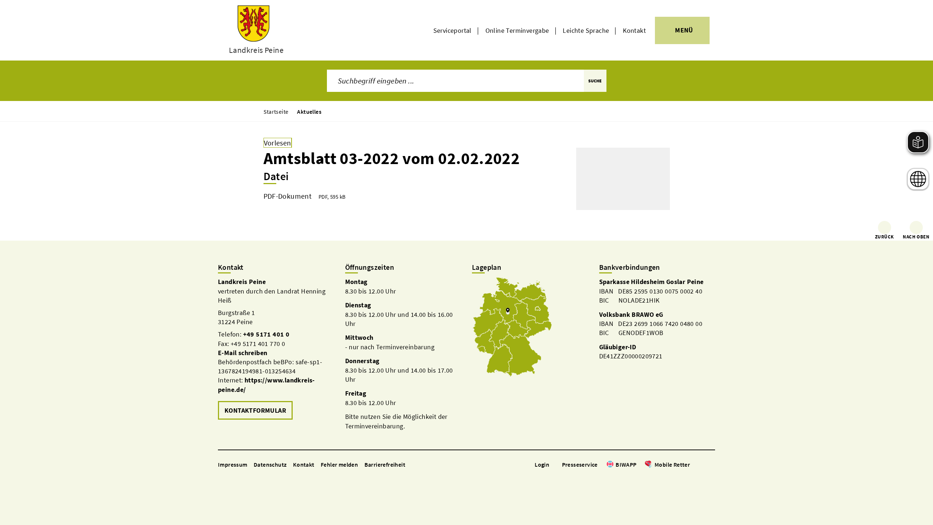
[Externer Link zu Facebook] (693, 465)
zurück (884, 237)
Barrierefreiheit (384, 464)
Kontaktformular (255, 410)
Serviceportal (452, 30)
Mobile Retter (672, 464)
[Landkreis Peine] (276, 349)
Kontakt (634, 30)
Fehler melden (339, 464)
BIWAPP (626, 464)
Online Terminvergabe (517, 30)
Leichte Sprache (586, 30)
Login (542, 464)
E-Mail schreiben (242, 353)
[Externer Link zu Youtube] (711, 465)
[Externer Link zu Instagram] (702, 465)
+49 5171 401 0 (266, 334)
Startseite (276, 111)
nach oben (916, 237)
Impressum (232, 464)
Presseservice (580, 464)
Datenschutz (270, 464)
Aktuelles (309, 111)
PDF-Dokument (287, 196)
